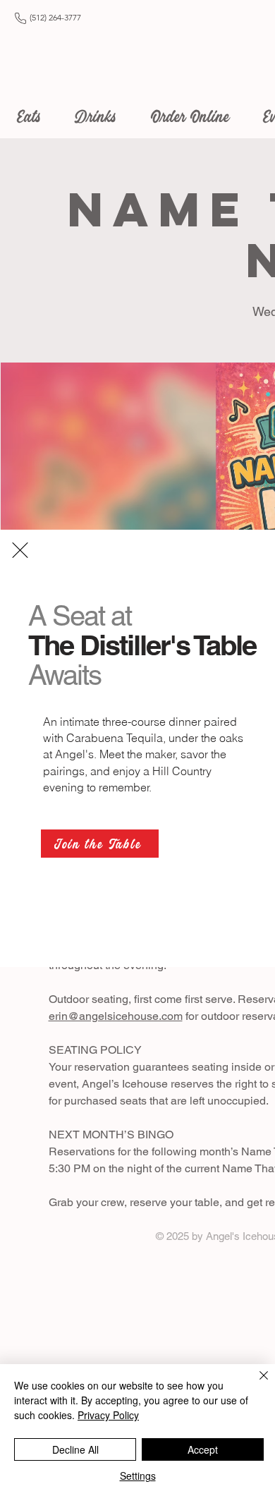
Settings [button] (138, 1475)
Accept (203, 1449)
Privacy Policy (108, 1415)
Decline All (75, 1449)
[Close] (255, 1384)
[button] (20, 550)
